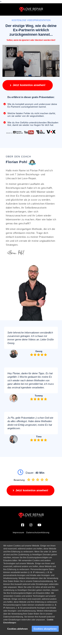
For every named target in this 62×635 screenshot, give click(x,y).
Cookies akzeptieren (45, 628)
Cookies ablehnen (17, 628)
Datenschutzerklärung (37, 532)
